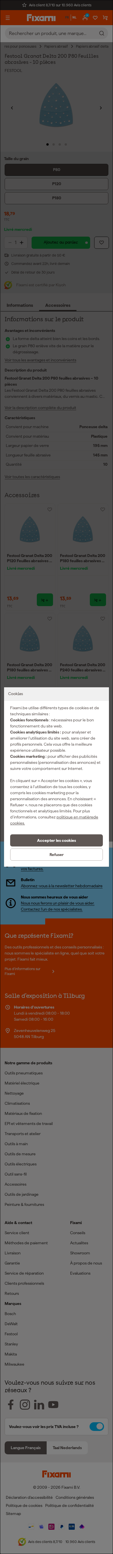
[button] (56, 840)
